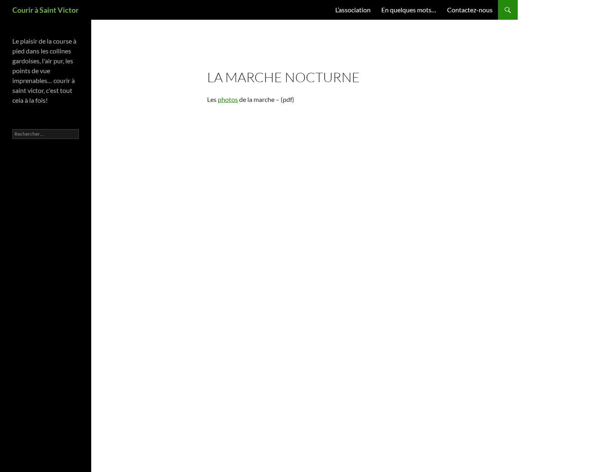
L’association (353, 10)
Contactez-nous (470, 10)
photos (228, 99)
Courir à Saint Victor (45, 9)
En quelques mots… (408, 10)
